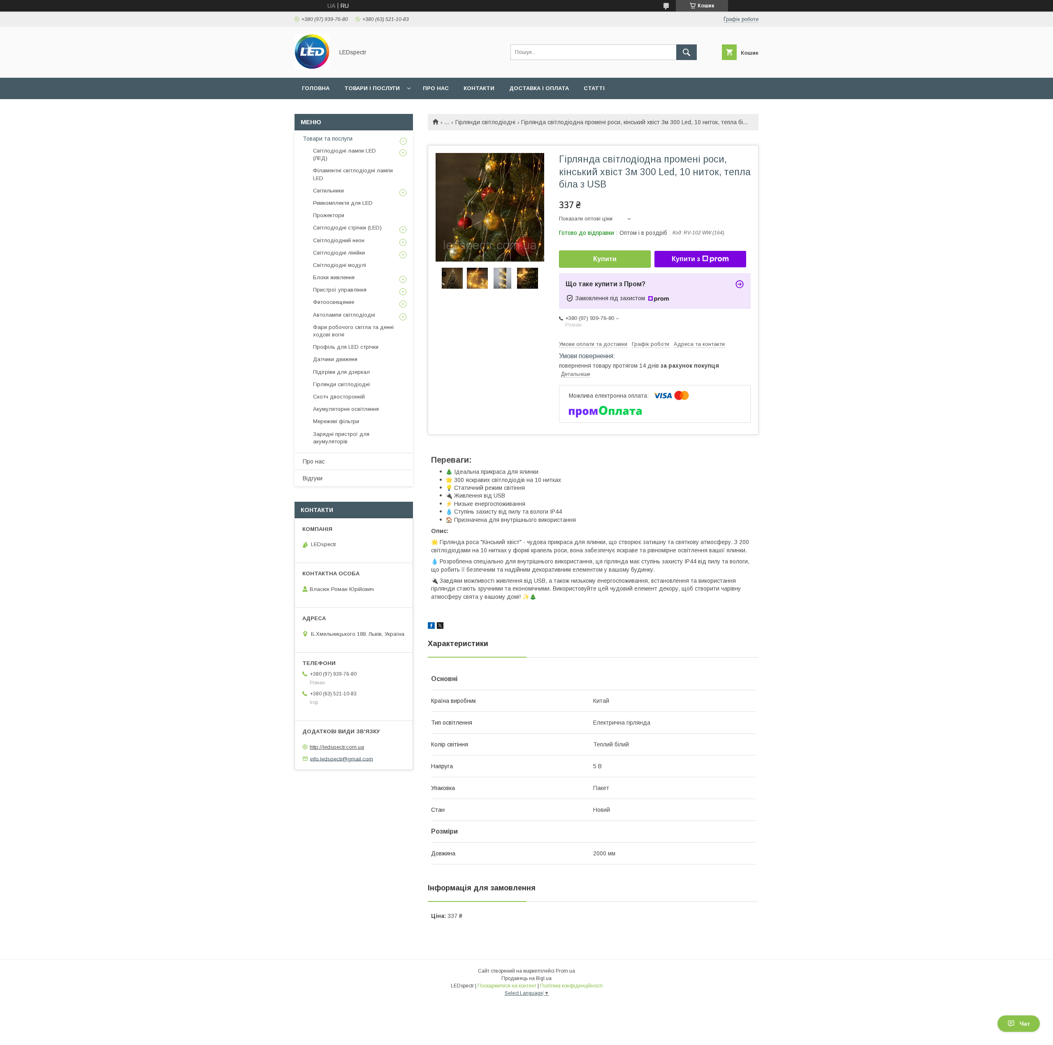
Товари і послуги (372, 88)
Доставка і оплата (539, 88)
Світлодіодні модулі (339, 265)
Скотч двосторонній (339, 397)
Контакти (479, 88)
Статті (594, 88)
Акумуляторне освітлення (346, 409)
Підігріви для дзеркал (341, 372)
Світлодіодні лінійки (339, 253)
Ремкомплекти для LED (343, 203)
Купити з (686, 258)
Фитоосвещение (333, 302)
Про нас (436, 88)
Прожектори (328, 215)
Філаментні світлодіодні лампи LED (353, 174)
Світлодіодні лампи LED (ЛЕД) (344, 154)
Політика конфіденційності (571, 986)
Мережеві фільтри (336, 421)
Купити (605, 258)
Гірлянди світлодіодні (485, 122)
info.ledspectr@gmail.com (341, 758)
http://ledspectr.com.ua (337, 747)
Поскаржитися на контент (507, 986)
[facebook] (431, 626)
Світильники (328, 191)
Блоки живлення (334, 277)
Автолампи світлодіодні (344, 315)
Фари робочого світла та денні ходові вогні (353, 331)
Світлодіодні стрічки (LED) (347, 228)
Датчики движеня (335, 359)
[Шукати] (686, 52)
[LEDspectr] (312, 67)
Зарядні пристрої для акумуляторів (341, 438)
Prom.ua (565, 971)
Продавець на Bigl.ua (526, 978)
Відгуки (312, 478)
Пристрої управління (339, 290)
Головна (315, 88)
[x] (440, 626)
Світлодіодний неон (338, 240)
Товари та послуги (328, 138)
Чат (1025, 1023)
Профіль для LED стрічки (345, 347)
